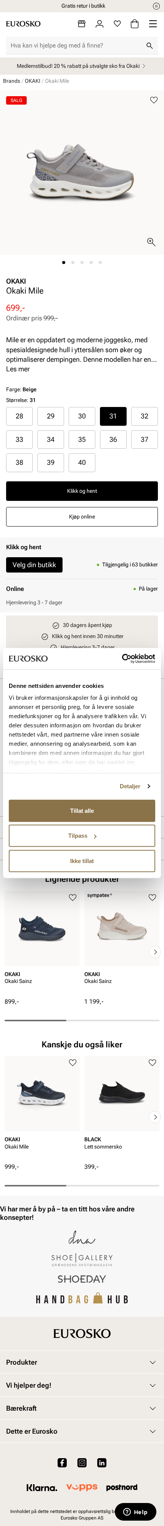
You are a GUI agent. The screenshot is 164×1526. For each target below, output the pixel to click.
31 (113, 416)
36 (113, 439)
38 (19, 462)
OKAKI (32, 81)
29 (51, 416)
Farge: (21, 389)
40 (82, 462)
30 (82, 416)
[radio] (19, 416)
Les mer (18, 369)
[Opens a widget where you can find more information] (135, 1512)
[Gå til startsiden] (23, 23)
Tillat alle (82, 810)
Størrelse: (17, 400)
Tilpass (77, 835)
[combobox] (76, 45)
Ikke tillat (82, 860)
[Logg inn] (99, 23)
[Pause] (156, 6)
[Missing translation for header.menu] (152, 23)
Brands (11, 81)
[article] (42, 944)
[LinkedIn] (102, 1463)
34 (51, 439)
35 (82, 439)
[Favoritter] (117, 23)
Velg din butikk (34, 565)
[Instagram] (82, 1463)
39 (51, 462)
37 (144, 439)
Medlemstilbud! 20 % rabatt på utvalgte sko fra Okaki (78, 66)
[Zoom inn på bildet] (151, 242)
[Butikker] (81, 23)
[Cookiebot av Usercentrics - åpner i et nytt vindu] (121, 659)
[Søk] (149, 45)
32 (144, 416)
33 (19, 439)
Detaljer (130, 786)
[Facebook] (62, 1463)
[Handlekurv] (134, 23)
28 (19, 416)
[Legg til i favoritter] (153, 100)
